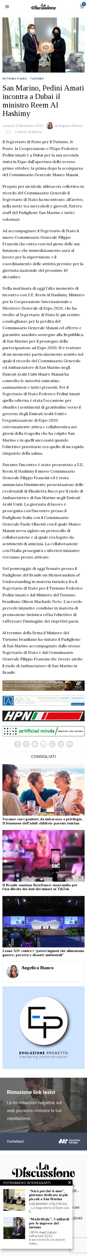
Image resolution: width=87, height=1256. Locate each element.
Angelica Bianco (70, 126)
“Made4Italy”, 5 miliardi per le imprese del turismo (49, 1223)
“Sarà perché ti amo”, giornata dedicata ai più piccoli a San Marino (48, 1195)
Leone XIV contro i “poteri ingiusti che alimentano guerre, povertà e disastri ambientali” (43, 953)
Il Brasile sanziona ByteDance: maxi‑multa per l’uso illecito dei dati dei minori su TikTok (40, 887)
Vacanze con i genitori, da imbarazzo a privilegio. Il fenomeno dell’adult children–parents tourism (42, 821)
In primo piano (14, 78)
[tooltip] (17, 744)
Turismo (37, 78)
